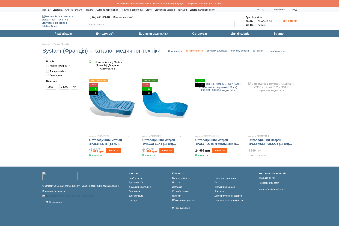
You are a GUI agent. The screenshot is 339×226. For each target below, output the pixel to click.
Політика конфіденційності (229, 200)
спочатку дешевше (217, 50)
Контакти (182, 10)
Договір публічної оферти (202, 10)
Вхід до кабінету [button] (181, 178)
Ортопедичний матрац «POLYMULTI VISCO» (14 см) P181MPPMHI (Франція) (268, 143)
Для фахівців (240, 33)
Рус (263, 10)
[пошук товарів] (232, 24)
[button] (336, 3)
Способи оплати (73, 10)
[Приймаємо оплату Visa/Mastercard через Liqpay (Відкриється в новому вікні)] (68, 196)
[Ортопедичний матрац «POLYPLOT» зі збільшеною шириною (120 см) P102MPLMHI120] (218, 105)
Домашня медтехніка (153, 33)
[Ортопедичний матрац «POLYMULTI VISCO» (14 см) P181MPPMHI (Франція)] (271, 105)
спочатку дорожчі (240, 50)
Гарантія (89, 10)
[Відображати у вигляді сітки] (289, 51)
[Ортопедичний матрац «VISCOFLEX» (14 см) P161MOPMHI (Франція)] (165, 105)
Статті (148, 10)
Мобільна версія (54, 202)
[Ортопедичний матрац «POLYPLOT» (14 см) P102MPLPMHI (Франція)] (112, 105)
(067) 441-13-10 (100, 17)
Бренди (279, 33)
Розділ (50, 61)
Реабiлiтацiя (63, 33)
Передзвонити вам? (123, 17)
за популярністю (194, 50)
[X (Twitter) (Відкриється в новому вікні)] (251, 9)
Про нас (46, 10)
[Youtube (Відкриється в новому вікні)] (246, 9)
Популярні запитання (132, 10)
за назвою (258, 50)
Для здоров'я (105, 33)
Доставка (58, 10)
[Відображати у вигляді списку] (294, 51)
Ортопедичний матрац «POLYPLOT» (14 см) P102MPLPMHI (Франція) (107, 143)
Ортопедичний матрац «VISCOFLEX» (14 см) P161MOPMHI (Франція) (159, 143)
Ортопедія (199, 33)
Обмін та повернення (107, 10)
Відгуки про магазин (165, 10)
